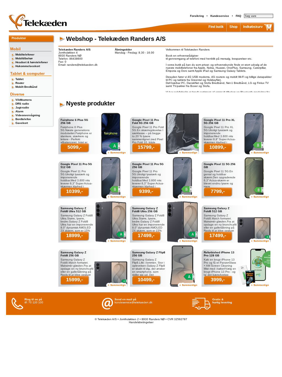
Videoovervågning (27, 115)
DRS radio (22, 103)
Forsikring (197, 15)
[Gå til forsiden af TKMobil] (38, 29)
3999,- (218, 279)
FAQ (238, 15)
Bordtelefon (23, 119)
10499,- (146, 279)
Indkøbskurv (253, 27)
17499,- (146, 235)
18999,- (74, 235)
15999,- (74, 279)
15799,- (146, 147)
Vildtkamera (23, 99)
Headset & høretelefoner (31, 62)
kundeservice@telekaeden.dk (133, 302)
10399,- (74, 191)
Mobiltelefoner (24, 54)
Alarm (19, 111)
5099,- (74, 147)
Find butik (216, 27)
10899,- (217, 147)
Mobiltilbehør (24, 58)
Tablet (19, 79)
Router (19, 82)
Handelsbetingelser (141, 322)
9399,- (146, 191)
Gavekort (21, 122)
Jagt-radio (22, 107)
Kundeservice (219, 15)
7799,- (218, 191)
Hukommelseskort (27, 66)
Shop (233, 27)
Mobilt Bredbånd (26, 86)
